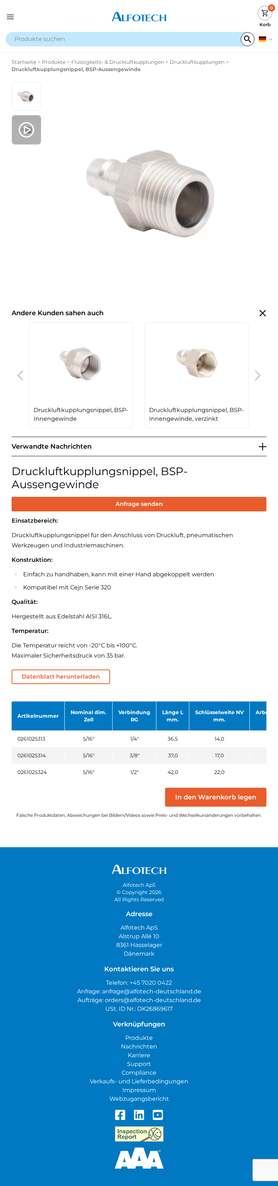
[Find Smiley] (139, 1134)
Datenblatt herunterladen (61, 676)
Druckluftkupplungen (197, 62)
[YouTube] (158, 1115)
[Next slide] (257, 375)
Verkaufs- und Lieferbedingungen (139, 1081)
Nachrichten (139, 1046)
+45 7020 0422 (151, 982)
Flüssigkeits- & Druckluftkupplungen (117, 62)
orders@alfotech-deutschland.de (153, 1000)
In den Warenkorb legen (215, 797)
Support (139, 1064)
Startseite (24, 62)
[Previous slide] (20, 375)
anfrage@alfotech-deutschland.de (151, 991)
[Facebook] (120, 1115)
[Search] (247, 39)
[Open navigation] (39, 16)
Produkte (54, 62)
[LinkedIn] (139, 1115)
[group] (81, 375)
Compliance (139, 1072)
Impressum (139, 1090)
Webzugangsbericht (139, 1098)
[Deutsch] (265, 39)
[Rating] (139, 1158)
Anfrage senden (139, 504)
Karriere (139, 1055)
